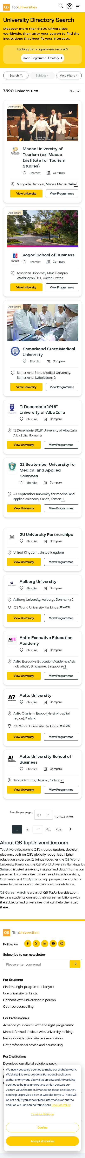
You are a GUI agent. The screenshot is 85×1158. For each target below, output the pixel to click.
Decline (42, 1127)
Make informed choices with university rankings (38, 1032)
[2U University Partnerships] (12, 536)
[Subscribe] (75, 964)
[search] (61, 7)
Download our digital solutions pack (30, 1063)
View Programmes (62, 193)
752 (58, 829)
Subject (41, 75)
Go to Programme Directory (41, 58)
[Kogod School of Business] (15, 257)
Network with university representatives (33, 1038)
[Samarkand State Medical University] (15, 351)
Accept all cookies (42, 1141)
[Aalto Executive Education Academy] (12, 640)
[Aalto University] (12, 697)
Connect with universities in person (29, 1000)
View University (26, 193)
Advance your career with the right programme (38, 1025)
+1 (76, 184)
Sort (73, 91)
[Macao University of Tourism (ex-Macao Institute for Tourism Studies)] (15, 151)
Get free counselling (18, 1007)
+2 (54, 378)
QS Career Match (13, 892)
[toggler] (78, 5)
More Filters (68, 75)
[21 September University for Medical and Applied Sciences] (12, 466)
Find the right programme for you (28, 987)
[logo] (20, 6)
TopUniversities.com (15, 850)
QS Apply (30, 879)
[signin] (69, 5)
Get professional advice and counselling (33, 1045)
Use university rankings (20, 993)
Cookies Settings (42, 1114)
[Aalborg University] (12, 583)
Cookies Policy (61, 1105)
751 (48, 829)
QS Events (8, 879)
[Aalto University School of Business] (12, 758)
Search (14, 75)
